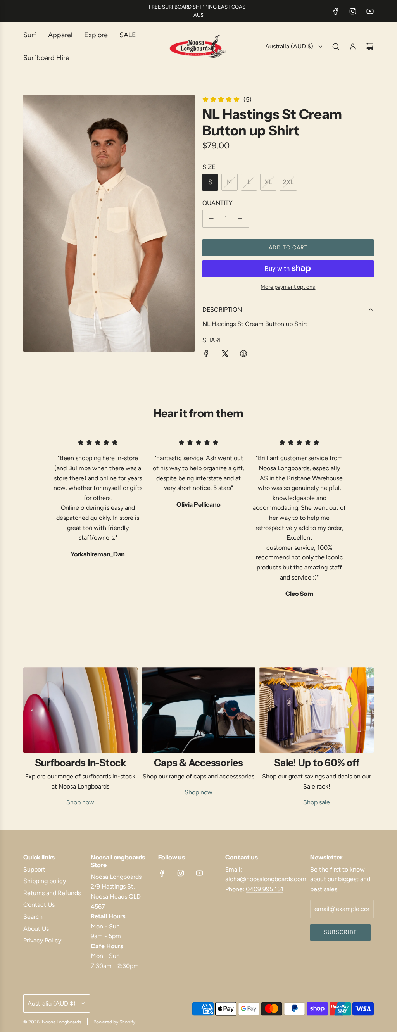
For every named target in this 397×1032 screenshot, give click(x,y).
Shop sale (316, 802)
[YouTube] (369, 11)
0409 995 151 (264, 889)
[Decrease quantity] (211, 218)
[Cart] (369, 46)
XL (268, 182)
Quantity (217, 203)
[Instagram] (352, 11)
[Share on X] (224, 355)
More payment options (288, 287)
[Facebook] (335, 11)
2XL (288, 182)
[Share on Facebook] (206, 355)
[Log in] (352, 46)
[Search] (335, 46)
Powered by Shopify (114, 1022)
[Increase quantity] (240, 218)
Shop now (80, 802)
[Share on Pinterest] (243, 355)
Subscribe (340, 932)
